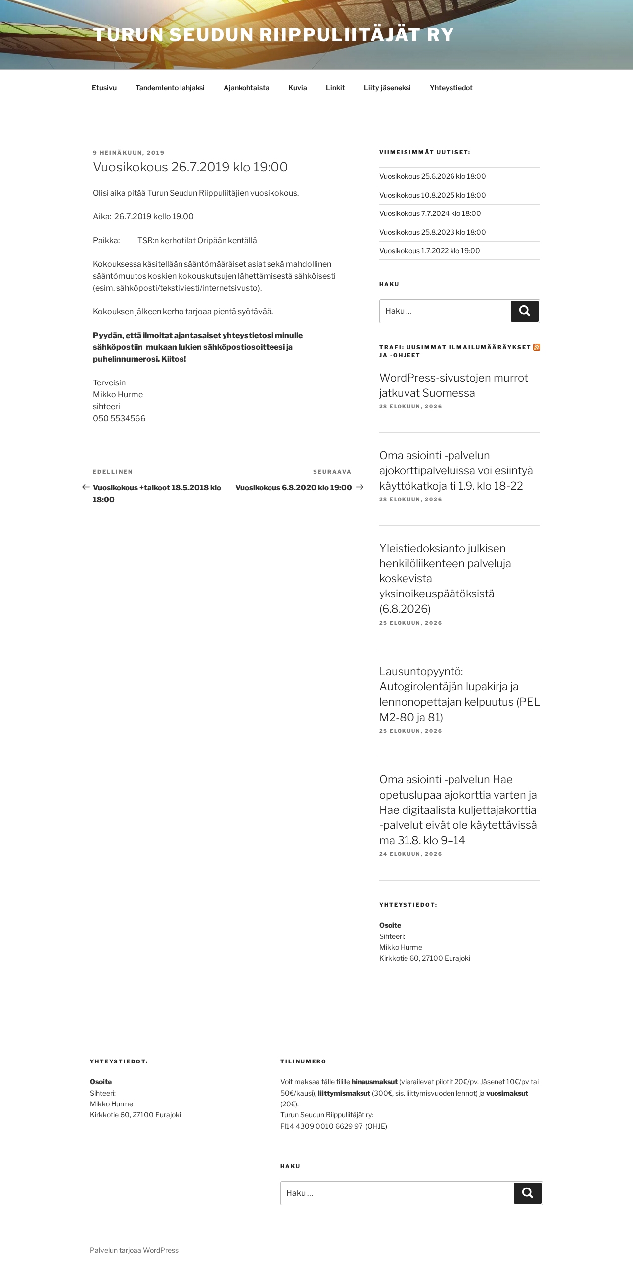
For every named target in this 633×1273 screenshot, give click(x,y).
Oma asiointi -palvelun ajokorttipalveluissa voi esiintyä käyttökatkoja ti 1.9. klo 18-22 (456, 470)
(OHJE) (377, 1126)
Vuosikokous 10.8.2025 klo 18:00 (432, 195)
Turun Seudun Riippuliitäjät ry (274, 34)
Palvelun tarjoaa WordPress (134, 1250)
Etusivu (104, 88)
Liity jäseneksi (387, 88)
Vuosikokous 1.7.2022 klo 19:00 (429, 250)
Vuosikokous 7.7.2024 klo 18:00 (430, 213)
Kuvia (297, 88)
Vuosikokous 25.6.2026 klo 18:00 (432, 176)
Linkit (335, 88)
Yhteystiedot (451, 88)
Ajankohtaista (247, 88)
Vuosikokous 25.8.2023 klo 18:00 (432, 232)
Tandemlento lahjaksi (170, 88)
